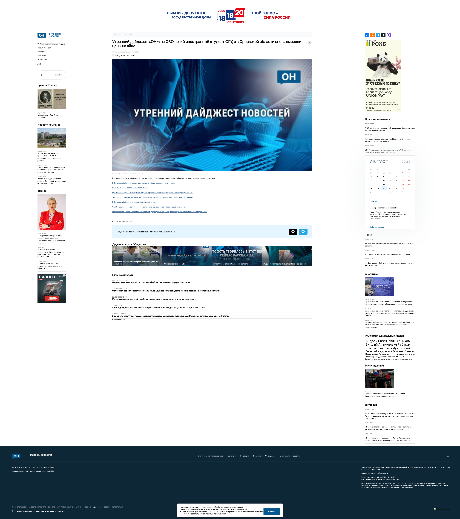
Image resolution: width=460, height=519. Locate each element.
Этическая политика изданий (210, 456)
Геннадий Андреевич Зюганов (384, 351)
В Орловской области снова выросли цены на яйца (134, 202)
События (373, 201)
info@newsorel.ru (393, 479)
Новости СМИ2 (119, 319)
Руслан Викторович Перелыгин (383, 359)
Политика (41, 55)
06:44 (372, 135)
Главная (117, 35)
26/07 (367, 320)
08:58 (372, 124)
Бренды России (47, 85)
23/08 (367, 299)
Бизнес (41, 190)
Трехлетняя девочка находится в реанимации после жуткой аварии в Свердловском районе (152, 197)
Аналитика (372, 274)
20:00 (45, 261)
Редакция (244, 456)
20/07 (367, 434)
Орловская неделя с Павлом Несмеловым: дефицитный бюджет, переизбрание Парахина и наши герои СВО (159, 211)
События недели (44, 48)
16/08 (367, 308)
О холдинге (270, 456)
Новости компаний (49, 124)
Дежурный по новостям (290, 456)
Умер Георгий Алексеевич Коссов (387, 208)
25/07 (367, 423)
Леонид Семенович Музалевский (387, 348)
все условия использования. (251, 511)
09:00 (371, 409)
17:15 (44, 165)
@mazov (42, 471)
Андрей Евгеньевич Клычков (387, 341)
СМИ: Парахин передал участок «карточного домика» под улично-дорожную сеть (148, 207)
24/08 (39, 165)
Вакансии (232, 456)
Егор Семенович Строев (403, 354)
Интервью (371, 404)
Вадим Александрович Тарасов (403, 359)
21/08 (39, 233)
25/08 (39, 113)
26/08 (367, 124)
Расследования (375, 365)
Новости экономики (377, 119)
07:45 (372, 239)
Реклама (257, 456)
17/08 (367, 409)
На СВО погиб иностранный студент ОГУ (130, 188)
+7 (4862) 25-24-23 (386, 477)
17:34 (44, 113)
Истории (41, 51)
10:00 (372, 299)
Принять (272, 511)
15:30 (372, 259)
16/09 (367, 391)
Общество (128, 35)
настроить (194, 514)
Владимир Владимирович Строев (380, 357)
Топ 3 (368, 234)
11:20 (371, 391)
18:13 (43, 247)
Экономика (42, 59)
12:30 (44, 233)
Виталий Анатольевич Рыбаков (387, 344)
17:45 (44, 151)
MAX (52, 471)
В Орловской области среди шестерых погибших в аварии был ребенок (143, 183)
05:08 (372, 146)
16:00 (372, 250)
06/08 (39, 261)
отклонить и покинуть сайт (214, 514)
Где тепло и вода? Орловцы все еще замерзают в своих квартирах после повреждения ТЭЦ (152, 192)
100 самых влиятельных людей (51, 44)
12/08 (39, 247)
